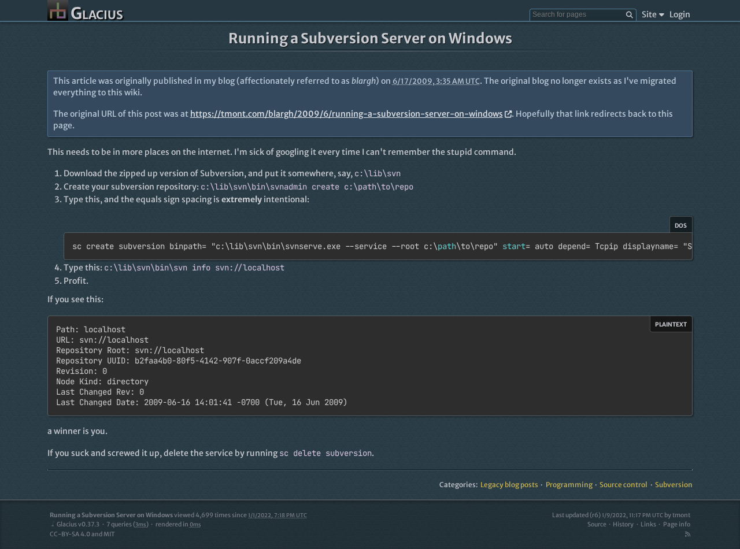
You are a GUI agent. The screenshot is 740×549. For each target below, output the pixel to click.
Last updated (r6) (607, 515)
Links (648, 524)
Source (596, 524)
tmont (681, 515)
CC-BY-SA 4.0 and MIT (82, 534)
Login (679, 14)
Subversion (674, 484)
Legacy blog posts (509, 484)
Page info (676, 524)
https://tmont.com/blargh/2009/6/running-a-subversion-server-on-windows (346, 114)
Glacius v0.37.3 (78, 524)
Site (649, 14)
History (623, 524)
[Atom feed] (687, 534)
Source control (624, 484)
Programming (569, 484)
